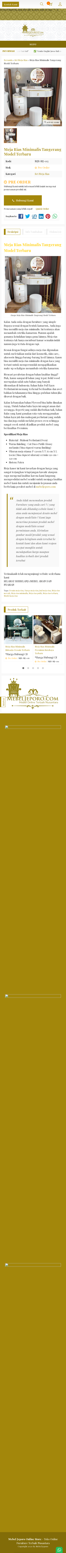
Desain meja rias (16, 590)
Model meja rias (11, 596)
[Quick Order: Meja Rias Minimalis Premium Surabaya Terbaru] (60, 641)
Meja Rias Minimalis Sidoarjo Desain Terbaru (17, 648)
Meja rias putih (35, 593)
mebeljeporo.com (46, 486)
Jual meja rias (45, 590)
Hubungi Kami (24, 200)
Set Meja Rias (42, 174)
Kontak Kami (10, 4)
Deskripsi (12, 231)
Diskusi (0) (55, 231)
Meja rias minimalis (19, 593)
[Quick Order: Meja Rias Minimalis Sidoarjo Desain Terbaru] (30, 641)
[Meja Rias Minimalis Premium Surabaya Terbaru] (48, 629)
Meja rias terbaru (50, 593)
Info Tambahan (33, 231)
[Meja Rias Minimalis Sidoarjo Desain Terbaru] (18, 629)
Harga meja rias (31, 590)
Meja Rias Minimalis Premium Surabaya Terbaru (44, 649)
